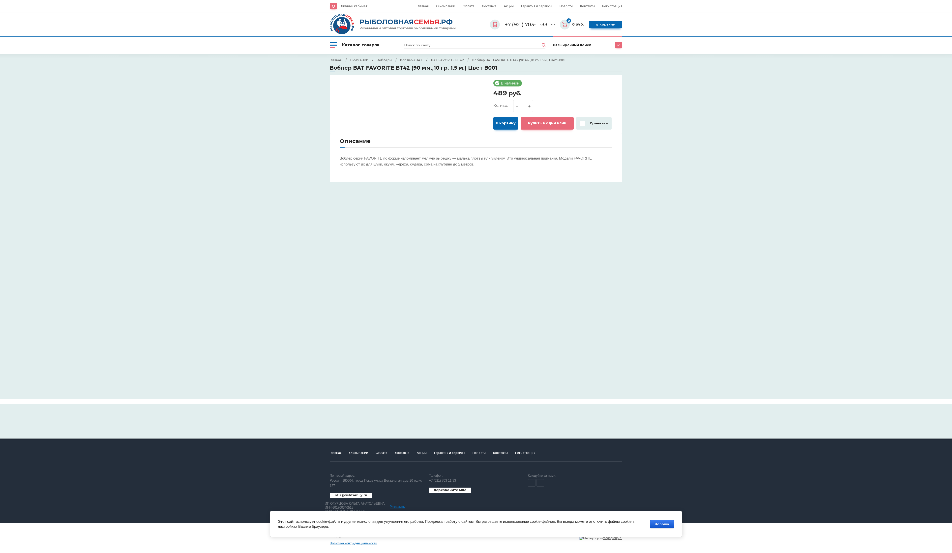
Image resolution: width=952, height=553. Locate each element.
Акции (509, 6)
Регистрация (612, 6)
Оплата (468, 6)
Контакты (587, 6)
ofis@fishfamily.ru (351, 495)
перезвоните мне (450, 490)
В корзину (605, 24)
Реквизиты (397, 507)
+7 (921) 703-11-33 (442, 480)
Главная (423, 6)
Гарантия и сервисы (536, 6)
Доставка (489, 6)
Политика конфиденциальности (353, 543)
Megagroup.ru (612, 538)
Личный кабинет (354, 6)
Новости (566, 6)
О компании (445, 6)
